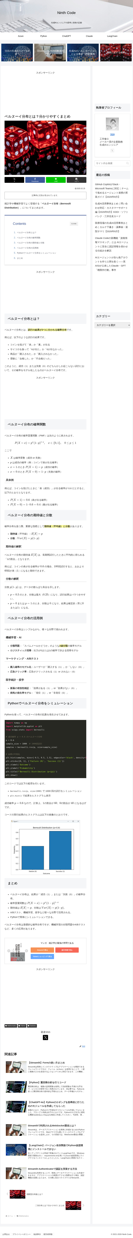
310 (112, 134)
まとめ (20, 258)
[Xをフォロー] (45, 1037)
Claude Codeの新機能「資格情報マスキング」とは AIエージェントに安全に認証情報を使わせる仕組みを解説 (111, 244)
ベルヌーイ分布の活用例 (27, 248)
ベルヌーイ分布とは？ (26, 232)
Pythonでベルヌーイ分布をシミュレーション (36, 253)
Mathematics (11, 1026)
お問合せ (6, 1234)
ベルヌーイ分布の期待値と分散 (30, 243)
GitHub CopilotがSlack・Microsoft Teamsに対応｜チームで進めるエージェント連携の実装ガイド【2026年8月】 (111, 190)
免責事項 (37, 1234)
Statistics (33, 1026)
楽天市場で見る (67, 950)
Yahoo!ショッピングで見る (42, 956)
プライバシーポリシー (21, 1234)
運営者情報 (47, 1234)
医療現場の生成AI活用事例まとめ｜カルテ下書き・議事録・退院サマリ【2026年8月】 (111, 227)
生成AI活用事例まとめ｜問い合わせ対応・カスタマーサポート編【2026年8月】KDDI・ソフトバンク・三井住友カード (111, 209)
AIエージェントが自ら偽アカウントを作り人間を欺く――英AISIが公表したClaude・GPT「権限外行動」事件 (111, 263)
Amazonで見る (42, 950)
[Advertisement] (45, 93)
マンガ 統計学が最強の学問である (57, 943)
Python (23, 1026)
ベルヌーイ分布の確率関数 (28, 238)
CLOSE (74, 223)
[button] (76, 180)
